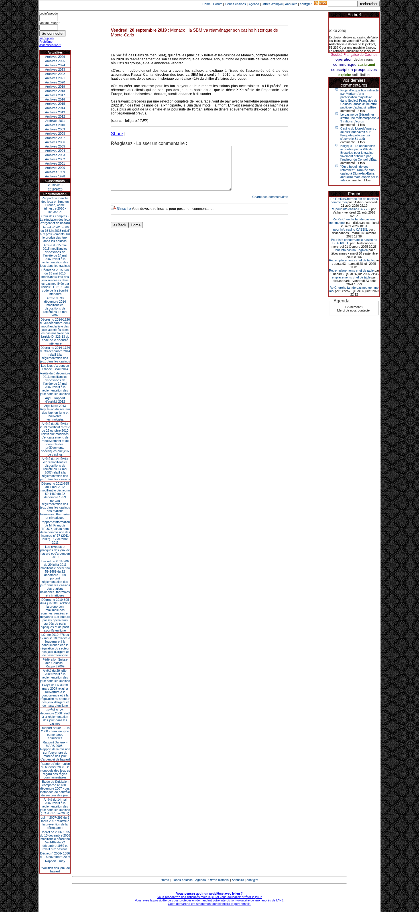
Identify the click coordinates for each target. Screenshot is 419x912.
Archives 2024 (55, 65)
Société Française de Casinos (354, 55)
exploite (344, 75)
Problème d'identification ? (50, 43)
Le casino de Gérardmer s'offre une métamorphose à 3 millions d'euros (359, 118)
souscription (342, 69)
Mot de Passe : (49, 22)
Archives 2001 (55, 163)
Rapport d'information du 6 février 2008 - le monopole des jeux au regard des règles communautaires (55, 770)
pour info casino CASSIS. (350, 229)
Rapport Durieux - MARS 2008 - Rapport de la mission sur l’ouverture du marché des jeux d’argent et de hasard (55, 751)
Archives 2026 (55, 56)
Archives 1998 (55, 176)
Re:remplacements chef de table (351, 260)
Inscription (46, 38)
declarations (363, 60)
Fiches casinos (235, 4)
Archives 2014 (55, 108)
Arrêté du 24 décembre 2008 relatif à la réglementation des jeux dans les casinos (55, 716)
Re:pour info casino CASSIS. (350, 209)
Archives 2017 (55, 95)
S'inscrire (124, 209)
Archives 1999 (55, 172)
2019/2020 (55, 189)
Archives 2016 (55, 99)
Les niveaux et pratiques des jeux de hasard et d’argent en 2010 (55, 552)
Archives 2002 (55, 159)
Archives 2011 (55, 120)
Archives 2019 (55, 86)
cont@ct (306, 4)
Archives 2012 (55, 116)
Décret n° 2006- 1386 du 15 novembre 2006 (55, 855)
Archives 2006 (55, 142)
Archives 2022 (55, 73)
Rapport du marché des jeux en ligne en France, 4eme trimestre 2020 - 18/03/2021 (55, 205)
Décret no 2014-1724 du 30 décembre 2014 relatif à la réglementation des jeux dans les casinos (55, 354)
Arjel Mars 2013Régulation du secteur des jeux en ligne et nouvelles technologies (55, 412)
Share (117, 133)
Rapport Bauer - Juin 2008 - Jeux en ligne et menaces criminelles (55, 733)
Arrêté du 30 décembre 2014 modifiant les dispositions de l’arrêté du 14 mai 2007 (55, 306)
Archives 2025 (55, 61)
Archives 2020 (55, 82)
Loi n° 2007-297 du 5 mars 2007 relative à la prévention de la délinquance (55, 822)
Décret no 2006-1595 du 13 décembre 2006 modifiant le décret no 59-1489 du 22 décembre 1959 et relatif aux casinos (55, 840)
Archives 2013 (55, 112)
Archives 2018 (55, 91)
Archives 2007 (55, 138)
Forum (217, 4)
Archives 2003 (55, 155)
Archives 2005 (55, 146)
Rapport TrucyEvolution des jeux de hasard (55, 866)
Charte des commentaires (270, 196)
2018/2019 (55, 185)
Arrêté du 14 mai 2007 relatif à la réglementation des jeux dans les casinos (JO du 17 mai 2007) (55, 806)
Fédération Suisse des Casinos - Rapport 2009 (55, 663)
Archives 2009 (55, 129)
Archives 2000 (55, 167)
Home (206, 4)
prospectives (365, 69)
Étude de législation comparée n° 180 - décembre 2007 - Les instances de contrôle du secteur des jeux (55, 788)
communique (345, 64)
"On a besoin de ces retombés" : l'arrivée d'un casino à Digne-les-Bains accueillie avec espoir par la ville (359, 173)
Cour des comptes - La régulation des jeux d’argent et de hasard (55, 219)
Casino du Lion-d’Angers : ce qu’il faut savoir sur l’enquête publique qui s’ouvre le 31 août (358, 133)
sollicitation (361, 75)
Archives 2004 (55, 150)
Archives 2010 (55, 125)
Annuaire (291, 4)
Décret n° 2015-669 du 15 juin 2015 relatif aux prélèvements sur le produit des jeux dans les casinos (55, 234)
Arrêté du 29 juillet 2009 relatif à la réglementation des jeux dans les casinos (55, 676)
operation (344, 59)
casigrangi (366, 65)
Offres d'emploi (272, 4)
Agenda (254, 4)
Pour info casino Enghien (350, 250)
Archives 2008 (55, 133)
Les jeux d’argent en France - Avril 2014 (55, 367)
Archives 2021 (55, 78)
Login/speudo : (49, 13)
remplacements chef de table (351, 277)
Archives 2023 (55, 69)
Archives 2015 (55, 103)
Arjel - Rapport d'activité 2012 (55, 399)
